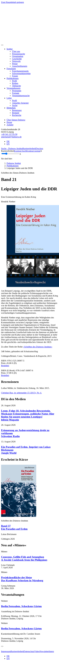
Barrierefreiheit (29, 148)
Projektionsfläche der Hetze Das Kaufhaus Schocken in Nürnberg (22, 579)
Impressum (6, 651)
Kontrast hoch (20, 151)
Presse (9, 122)
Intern (51, 651)
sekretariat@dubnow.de (11, 137)
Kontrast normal (33, 151)
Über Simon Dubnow (16, 120)
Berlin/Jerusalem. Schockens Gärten (21, 606)
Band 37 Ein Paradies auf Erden (14, 527)
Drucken (39, 148)
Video (37, 651)
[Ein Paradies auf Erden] (18, 516)
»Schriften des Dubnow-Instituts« (37, 347)
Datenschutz (29, 651)
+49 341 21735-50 (9, 134)
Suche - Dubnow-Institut (12, 148)
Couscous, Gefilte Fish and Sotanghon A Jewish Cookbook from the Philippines (24, 558)
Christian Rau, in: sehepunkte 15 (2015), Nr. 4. (21, 393)
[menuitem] (16, 51)
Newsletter (44, 651)
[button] (9, 49)
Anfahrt (10, 125)
